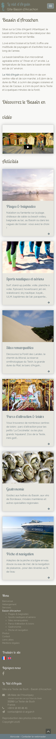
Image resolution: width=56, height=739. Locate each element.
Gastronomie (14, 626)
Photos (5, 633)
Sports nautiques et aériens (22, 617)
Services (6, 607)
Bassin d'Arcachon (11, 610)
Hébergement (9, 604)
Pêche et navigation (18, 630)
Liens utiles (8, 639)
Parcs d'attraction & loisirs (21, 623)
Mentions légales (11, 643)
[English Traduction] (9, 657)
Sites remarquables (18, 620)
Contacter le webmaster (34, 736)
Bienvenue (7, 601)
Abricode (14, 736)
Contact (6, 636)
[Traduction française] (4, 657)
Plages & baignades (18, 614)
